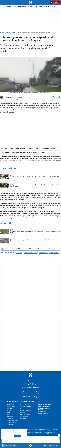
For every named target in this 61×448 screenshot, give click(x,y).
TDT (21, 408)
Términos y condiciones (42, 413)
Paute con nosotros (24, 416)
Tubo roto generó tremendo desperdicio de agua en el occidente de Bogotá (33, 32)
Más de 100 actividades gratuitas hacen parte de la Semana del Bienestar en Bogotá (35, 176)
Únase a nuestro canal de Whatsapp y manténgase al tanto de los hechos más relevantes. (30, 148)
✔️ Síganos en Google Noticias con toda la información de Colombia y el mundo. (28, 249)
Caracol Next (10, 424)
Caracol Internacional (12, 420)
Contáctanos (22, 412)
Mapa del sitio (23, 418)
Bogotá (13, 32)
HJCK (8, 412)
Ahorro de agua (54, 252)
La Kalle (9, 410)
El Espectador (10, 416)
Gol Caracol (9, 408)
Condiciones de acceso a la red (44, 404)
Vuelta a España (38, 6)
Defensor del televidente (25, 406)
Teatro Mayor (10, 418)
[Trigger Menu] (2, 2)
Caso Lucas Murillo (16, 6)
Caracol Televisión (11, 406)
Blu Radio (2, 32)
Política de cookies (41, 411)
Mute (45, 446)
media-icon (30, 445)
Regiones (8, 32)
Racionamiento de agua (30, 252)
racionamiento (39, 203)
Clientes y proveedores (25, 414)
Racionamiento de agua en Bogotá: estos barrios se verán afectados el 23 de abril (35, 240)
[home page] (30, 2)
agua (54, 103)
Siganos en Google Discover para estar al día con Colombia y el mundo (25, 152)
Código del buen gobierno (25, 410)
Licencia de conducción (27, 6)
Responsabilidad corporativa (43, 406)
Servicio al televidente (24, 404)
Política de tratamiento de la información (43, 409)
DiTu (8, 414)
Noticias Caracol (11, 404)
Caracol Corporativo (11, 422)
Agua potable (43, 252)
